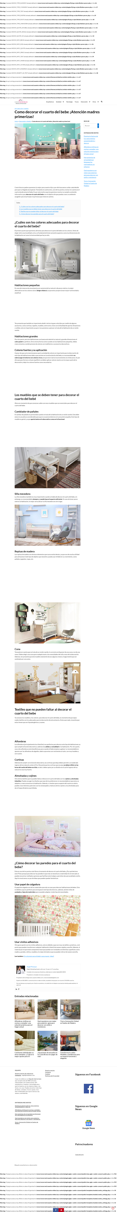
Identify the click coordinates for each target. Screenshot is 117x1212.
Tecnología (69, 102)
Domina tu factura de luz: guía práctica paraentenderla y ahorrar (27, 1106)
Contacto (48, 1072)
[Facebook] (19, 989)
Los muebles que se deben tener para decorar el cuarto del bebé (40, 209)
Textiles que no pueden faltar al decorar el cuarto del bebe (38, 211)
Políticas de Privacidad (52, 1076)
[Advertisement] (47, 174)
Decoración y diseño (22, 108)
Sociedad (58, 102)
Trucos (77, 102)
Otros (94, 102)
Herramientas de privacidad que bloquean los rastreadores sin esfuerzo (89, 162)
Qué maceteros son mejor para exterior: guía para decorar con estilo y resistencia (27, 1118)
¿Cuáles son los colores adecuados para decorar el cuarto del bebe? (41, 206)
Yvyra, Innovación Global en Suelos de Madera (90, 183)
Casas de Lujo (79, 1154)
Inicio (16, 121)
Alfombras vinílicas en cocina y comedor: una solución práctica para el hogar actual (28, 1110)
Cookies (47, 1074)
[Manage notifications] (113, 1208)
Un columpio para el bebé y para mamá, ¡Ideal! (39, 956)
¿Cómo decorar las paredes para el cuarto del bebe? (36, 214)
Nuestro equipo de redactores (24, 1073)
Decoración (84, 102)
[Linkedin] (16, 989)
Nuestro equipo (50, 1070)
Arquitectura (50, 102)
